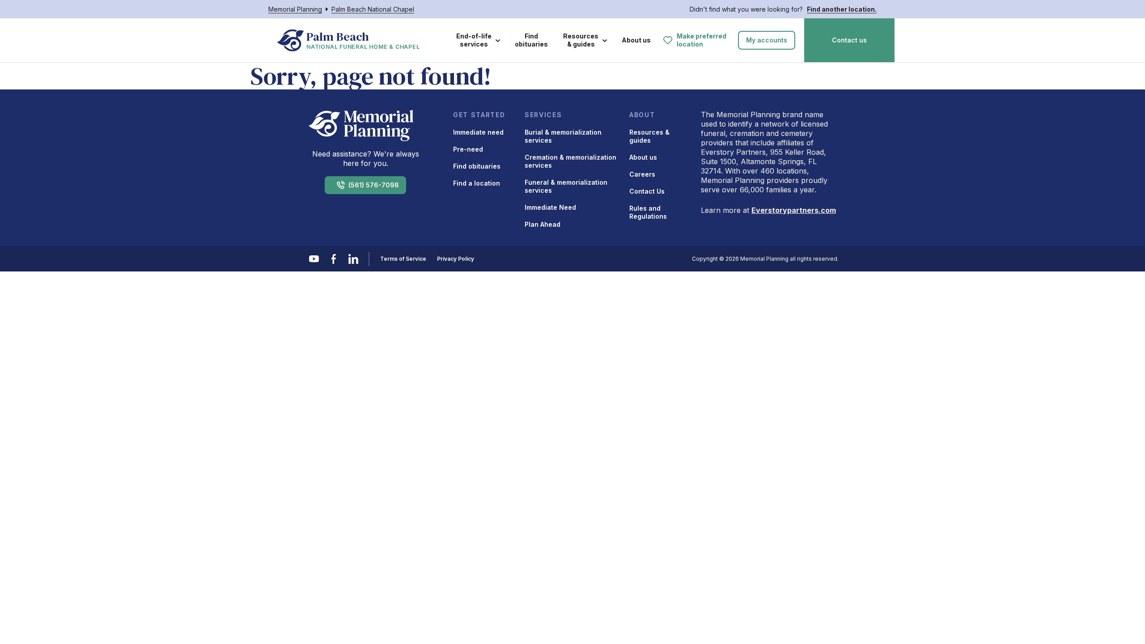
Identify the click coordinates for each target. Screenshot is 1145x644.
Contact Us (647, 191)
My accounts (766, 40)
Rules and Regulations (648, 212)
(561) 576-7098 (373, 185)
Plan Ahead (542, 224)
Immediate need (478, 132)
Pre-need (468, 149)
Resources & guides (580, 40)
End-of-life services (474, 40)
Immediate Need (550, 207)
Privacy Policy (455, 258)
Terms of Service (403, 258)
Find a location (476, 183)
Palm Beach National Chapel (372, 9)
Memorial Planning (295, 9)
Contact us (849, 40)
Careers (642, 174)
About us (636, 40)
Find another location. (842, 9)
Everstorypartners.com (793, 210)
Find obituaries (531, 40)
